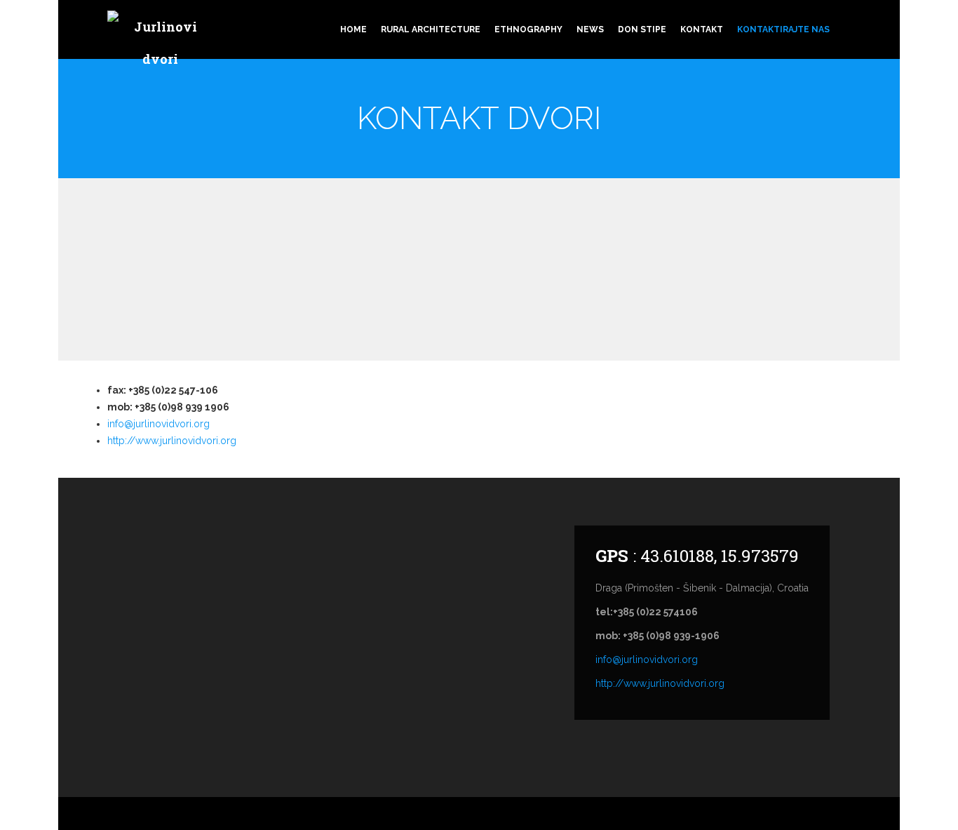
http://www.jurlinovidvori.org (171, 440)
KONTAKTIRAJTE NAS (783, 29)
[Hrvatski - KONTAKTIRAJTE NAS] (844, 15)
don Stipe (642, 29)
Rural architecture (430, 29)
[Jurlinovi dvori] (160, 44)
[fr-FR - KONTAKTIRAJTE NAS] (858, 15)
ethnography (528, 29)
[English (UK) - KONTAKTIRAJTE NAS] (872, 15)
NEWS (590, 29)
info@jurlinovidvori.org (158, 423)
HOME (353, 29)
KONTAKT (701, 29)
